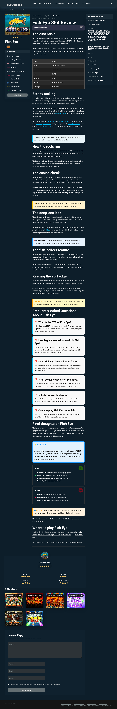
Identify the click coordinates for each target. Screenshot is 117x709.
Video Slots (96, 24)
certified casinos (64, 121)
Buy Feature (95, 33)
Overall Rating (45, 562)
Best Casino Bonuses (79, 704)
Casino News (86, 3)
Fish (100, 48)
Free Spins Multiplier (99, 36)
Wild (95, 40)
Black (103, 46)
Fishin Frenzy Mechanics (96, 35)
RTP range (98, 38)
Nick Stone (56, 16)
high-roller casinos (74, 124)
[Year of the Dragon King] (14, 600)
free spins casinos (44, 535)
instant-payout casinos (43, 124)
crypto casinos (55, 535)
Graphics (26, 574)
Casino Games (60, 3)
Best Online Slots (14, 9)
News (62, 705)
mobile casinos (46, 126)
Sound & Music (64, 580)
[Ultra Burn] (34, 600)
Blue (107, 46)
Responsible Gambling (84, 705)
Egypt (96, 48)
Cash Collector (104, 33)
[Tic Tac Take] (76, 600)
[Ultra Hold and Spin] (55, 600)
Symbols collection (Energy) (97, 39)
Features (25, 580)
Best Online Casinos (45, 3)
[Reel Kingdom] (8, 47)
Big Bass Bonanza (99, 32)
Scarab (90, 49)
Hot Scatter (48, 230)
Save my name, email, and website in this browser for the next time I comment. (35, 685)
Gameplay (64, 574)
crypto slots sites (66, 535)
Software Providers (91, 704)
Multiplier (91, 38)
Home (34, 3)
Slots (77, 3)
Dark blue (91, 48)
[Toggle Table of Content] (81, 27)
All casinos (17, 95)
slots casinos (52, 121)
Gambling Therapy (106, 705)
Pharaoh (105, 48)
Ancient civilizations (94, 46)
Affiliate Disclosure (71, 705)
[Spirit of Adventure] (14, 618)
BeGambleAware (61, 113)
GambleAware (95, 705)
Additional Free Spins (95, 30)
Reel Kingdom (10, 595)
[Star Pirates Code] (34, 618)
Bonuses (70, 3)
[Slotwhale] (14, 4)
